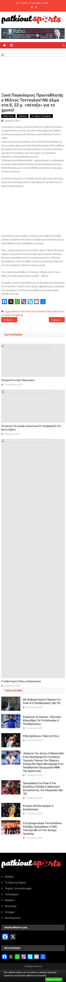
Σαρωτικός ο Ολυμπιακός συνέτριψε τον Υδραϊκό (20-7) (58, 319)
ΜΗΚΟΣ (15, 311)
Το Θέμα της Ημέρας (41, 116)
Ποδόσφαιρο (12, 894)
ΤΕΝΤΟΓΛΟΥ (58, 311)
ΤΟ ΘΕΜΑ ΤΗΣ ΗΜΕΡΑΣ (12, 315)
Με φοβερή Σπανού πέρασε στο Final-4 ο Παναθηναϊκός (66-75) (42, 701)
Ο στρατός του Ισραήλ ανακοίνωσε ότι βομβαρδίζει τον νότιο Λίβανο (31, 428)
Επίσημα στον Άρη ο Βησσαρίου (18, 380)
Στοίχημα (9, 911)
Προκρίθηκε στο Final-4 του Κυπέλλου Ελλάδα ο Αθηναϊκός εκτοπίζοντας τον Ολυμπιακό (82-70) (43, 788)
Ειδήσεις (23, 116)
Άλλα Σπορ (8, 116)
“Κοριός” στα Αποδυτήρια (18, 888)
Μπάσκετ (9, 900)
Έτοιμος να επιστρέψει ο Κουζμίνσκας (38, 807)
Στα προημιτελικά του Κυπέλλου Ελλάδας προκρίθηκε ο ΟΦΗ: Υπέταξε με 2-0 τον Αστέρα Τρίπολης (42, 828)
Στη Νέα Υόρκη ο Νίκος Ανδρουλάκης (21, 681)
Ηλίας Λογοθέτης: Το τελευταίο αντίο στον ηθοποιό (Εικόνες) (11, 319)
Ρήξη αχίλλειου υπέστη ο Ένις (41, 736)
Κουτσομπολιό (13, 917)
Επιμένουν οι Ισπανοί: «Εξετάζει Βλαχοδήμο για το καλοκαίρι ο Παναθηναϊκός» (42, 720)
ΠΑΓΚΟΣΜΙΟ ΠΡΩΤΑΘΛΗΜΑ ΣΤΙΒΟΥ (36, 311)
